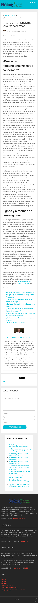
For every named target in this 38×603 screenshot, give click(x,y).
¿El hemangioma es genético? (16, 322)
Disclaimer (27, 568)
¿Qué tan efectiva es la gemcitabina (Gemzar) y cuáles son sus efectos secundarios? (19, 467)
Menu (32, 3)
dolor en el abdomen (24, 281)
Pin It (4, 382)
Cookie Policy (24, 541)
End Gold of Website (19, 519)
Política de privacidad (7, 585)
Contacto (3, 581)
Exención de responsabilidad (9, 587)
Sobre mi (3, 579)
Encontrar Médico (6, 591)
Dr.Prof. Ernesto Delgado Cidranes (16, 31)
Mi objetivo (4, 583)
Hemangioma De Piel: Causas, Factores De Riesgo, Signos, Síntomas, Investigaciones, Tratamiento (20, 295)
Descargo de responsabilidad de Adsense (13, 589)
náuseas (19, 284)
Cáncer (13, 35)
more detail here (16, 568)
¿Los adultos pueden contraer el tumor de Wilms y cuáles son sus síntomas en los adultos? (20, 486)
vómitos (26, 284)
